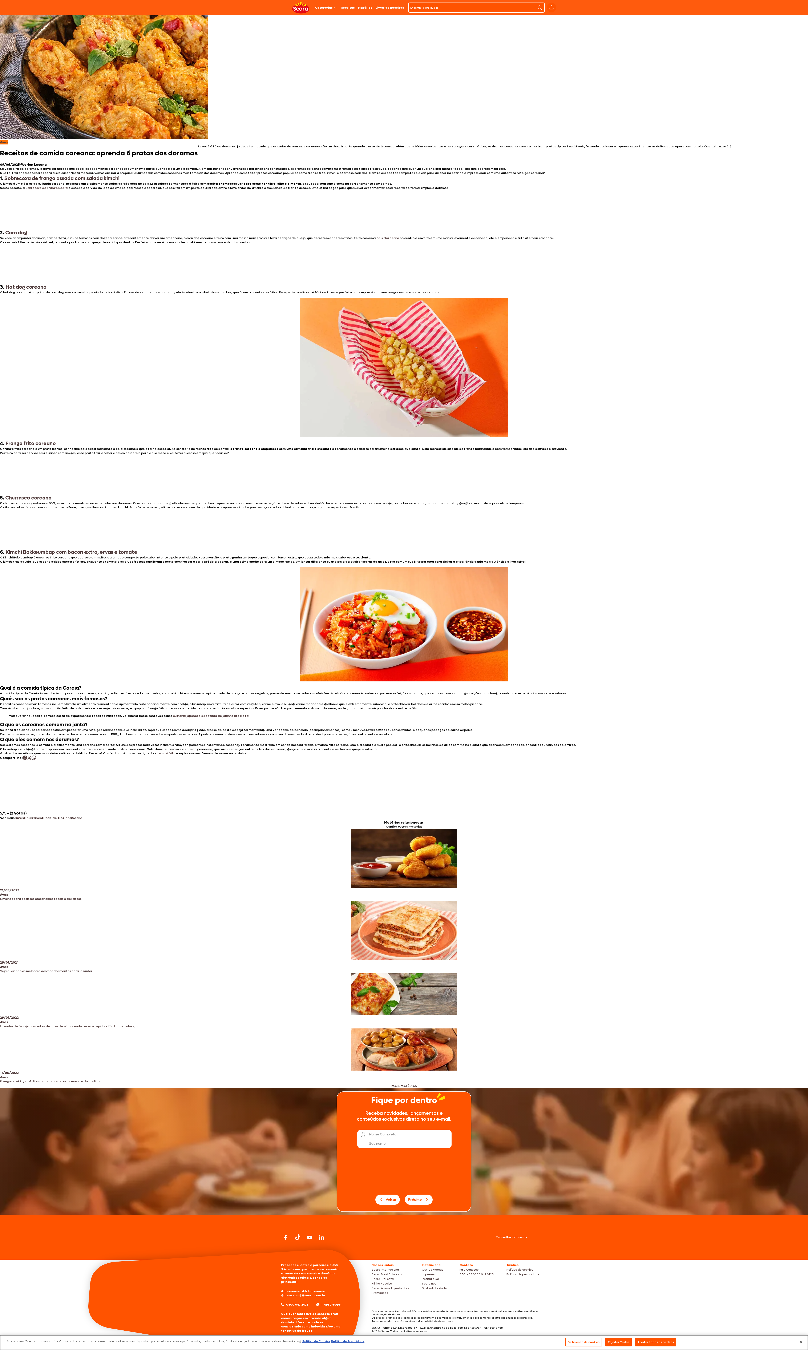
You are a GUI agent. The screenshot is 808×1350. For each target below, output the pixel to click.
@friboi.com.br (313, 1291)
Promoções (380, 1293)
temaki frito (166, 753)
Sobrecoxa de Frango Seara (46, 188)
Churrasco (33, 818)
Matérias (365, 8)
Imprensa (428, 1274)
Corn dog (15, 233)
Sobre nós (429, 1284)
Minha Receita (382, 1284)
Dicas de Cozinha (57, 818)
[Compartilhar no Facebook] (25, 758)
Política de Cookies (316, 1341)
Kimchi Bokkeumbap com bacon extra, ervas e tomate (71, 552)
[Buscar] (539, 7)
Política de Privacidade (347, 1341)
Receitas (348, 8)
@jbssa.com (290, 1295)
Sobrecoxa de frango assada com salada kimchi (62, 178)
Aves (20, 818)
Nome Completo (382, 1134)
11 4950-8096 (331, 1305)
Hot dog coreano (26, 287)
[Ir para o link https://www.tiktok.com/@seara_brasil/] (297, 1237)
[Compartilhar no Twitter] (29, 758)
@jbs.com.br (290, 1291)
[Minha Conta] (551, 7)
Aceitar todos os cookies (656, 1342)
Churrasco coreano (28, 498)
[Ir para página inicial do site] (404, 1251)
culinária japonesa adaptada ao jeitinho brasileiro (210, 716)
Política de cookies (519, 1270)
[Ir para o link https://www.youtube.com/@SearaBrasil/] (309, 1237)
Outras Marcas (432, 1270)
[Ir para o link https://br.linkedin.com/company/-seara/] (321, 1237)
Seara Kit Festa (383, 1279)
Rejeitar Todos (618, 1342)
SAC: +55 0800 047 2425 (477, 1274)
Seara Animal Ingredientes (390, 1288)
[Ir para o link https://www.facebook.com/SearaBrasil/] (285, 1237)
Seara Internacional (386, 1270)
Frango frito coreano (30, 443)
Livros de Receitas (390, 8)
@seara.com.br (313, 1295)
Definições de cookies (583, 1342)
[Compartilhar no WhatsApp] (34, 758)
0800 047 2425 (297, 1305)
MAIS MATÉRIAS (404, 1086)
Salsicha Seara (387, 238)
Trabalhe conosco (511, 1237)
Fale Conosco (469, 1270)
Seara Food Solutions (387, 1274)
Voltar (391, 1199)
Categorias (324, 8)
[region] (404, 1342)
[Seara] (301, 7)
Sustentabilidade (434, 1288)
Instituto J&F (431, 1279)
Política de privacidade (522, 1274)
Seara (77, 818)
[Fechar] (801, 1342)
